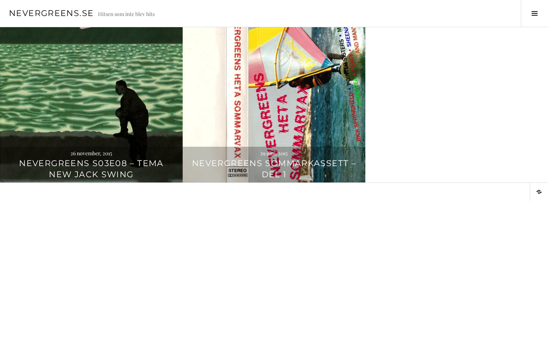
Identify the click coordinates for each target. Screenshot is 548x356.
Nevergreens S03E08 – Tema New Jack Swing (91, 168)
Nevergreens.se (51, 13)
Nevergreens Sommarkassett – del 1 (274, 168)
